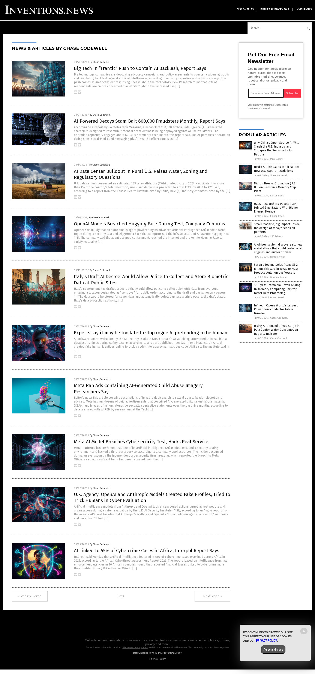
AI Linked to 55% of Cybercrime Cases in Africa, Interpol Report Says (146, 550)
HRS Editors (276, 236)
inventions (304, 9)
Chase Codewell (278, 175)
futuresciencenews (274, 9)
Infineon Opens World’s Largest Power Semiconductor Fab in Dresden (276, 309)
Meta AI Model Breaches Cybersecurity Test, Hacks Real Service (141, 442)
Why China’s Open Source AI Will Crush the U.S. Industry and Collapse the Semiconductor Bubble (276, 148)
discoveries (245, 9)
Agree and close (273, 649)
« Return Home (29, 596)
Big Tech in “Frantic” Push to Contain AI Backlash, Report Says (140, 68)
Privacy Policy (157, 658)
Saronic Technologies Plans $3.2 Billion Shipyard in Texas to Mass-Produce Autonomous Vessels (277, 268)
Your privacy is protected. (261, 105)
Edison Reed (277, 195)
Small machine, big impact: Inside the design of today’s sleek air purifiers (277, 228)
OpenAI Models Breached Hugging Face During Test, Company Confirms (149, 224)
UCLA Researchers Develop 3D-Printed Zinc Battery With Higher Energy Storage (276, 207)
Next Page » (212, 596)
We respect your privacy (135, 647)
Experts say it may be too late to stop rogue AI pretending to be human (150, 333)
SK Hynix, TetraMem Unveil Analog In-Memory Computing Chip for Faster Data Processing (277, 289)
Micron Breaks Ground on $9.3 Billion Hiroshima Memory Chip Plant (275, 187)
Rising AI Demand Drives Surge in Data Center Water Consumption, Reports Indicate (276, 329)
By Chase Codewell (100, 62)
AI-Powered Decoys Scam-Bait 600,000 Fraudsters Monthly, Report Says (149, 121)
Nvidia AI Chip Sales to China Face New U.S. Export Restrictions (277, 169)
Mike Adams (276, 159)
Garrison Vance (278, 277)
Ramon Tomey (277, 256)
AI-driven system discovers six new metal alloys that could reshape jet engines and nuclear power (278, 248)
